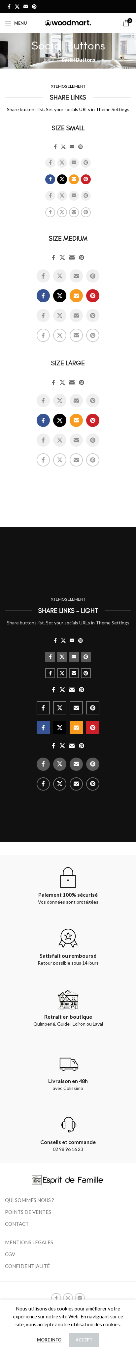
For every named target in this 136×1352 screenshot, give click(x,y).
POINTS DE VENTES (28, 1212)
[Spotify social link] (80, 1298)
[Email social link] (25, 6)
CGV (10, 1254)
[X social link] (17, 6)
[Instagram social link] (68, 1298)
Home (47, 60)
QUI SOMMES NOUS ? (29, 1200)
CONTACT (17, 1224)
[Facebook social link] (9, 6)
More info (49, 1339)
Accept (84, 1339)
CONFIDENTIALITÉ (27, 1266)
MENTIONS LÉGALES (29, 1242)
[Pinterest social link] (34, 6)
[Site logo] (68, 22)
